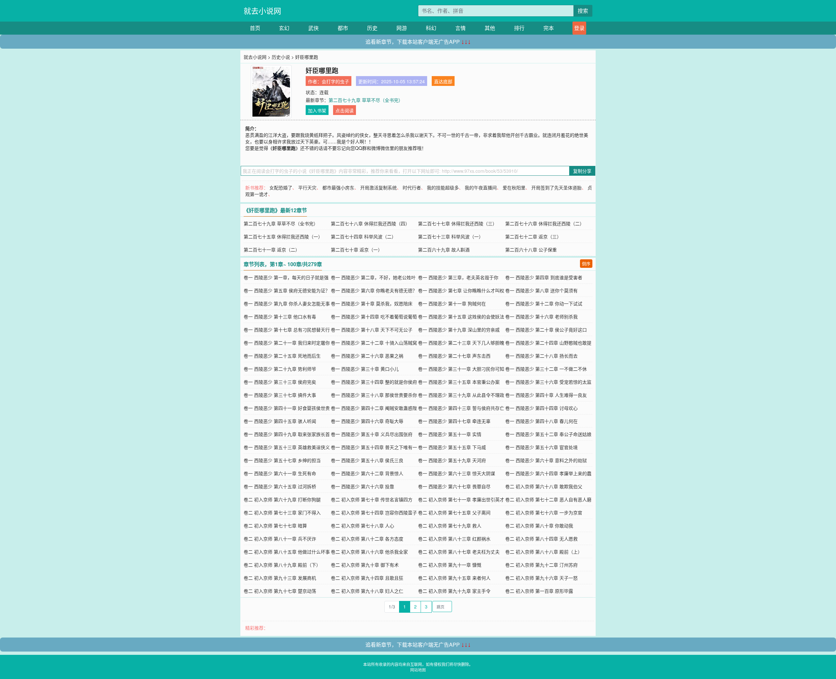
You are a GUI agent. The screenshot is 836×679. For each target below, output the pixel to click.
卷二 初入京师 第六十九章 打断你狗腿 (282, 499)
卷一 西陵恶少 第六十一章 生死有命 (280, 473)
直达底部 (443, 81)
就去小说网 (262, 10)
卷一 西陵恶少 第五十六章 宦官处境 (541, 447)
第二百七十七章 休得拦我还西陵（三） (457, 223)
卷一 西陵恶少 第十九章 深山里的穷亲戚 (459, 329)
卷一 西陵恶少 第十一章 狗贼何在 (452, 303)
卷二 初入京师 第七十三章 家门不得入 (282, 512)
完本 (548, 28)
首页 (255, 28)
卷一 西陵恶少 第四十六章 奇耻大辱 (367, 421)
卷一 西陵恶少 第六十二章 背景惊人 (367, 473)
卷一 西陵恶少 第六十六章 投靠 (362, 486)
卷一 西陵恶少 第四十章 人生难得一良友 (546, 395)
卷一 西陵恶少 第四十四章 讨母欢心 (541, 408)
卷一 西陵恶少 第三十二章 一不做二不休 (546, 368)
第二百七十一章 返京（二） (272, 249)
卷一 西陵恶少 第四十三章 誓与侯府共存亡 (461, 408)
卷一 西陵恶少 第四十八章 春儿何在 (541, 421)
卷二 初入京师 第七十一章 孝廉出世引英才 (461, 499)
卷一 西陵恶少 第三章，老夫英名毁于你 (458, 277)
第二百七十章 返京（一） (356, 249)
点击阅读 (344, 110)
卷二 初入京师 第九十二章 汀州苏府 (541, 564)
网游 (401, 28)
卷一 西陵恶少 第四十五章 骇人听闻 (280, 421)
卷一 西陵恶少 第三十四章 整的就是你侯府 (374, 382)
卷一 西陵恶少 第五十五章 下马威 (452, 447)
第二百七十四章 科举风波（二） (363, 236)
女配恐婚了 (280, 187)
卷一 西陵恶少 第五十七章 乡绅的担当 (282, 460)
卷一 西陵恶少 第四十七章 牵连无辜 (454, 421)
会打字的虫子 (335, 81)
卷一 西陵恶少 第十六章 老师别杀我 (541, 316)
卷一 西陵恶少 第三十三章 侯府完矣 (280, 382)
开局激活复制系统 (378, 187)
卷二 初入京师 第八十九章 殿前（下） (282, 564)
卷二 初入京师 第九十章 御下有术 (365, 564)
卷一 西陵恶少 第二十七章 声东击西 (454, 355)
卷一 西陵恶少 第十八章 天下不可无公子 (371, 329)
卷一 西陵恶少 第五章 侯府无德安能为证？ (287, 290)
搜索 (583, 10)
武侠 (313, 28)
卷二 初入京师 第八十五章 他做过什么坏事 (287, 551)
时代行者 (412, 187)
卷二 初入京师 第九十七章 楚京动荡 (280, 591)
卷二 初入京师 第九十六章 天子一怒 (541, 577)
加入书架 (317, 110)
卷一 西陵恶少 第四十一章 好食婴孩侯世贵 (287, 408)
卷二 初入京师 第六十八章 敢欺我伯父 (543, 486)
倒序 (586, 263)
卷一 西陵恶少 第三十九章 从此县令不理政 (461, 395)
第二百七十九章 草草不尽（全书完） (366, 100)
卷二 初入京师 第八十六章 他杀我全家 (369, 551)
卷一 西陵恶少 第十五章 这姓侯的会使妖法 (461, 316)
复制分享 (582, 171)
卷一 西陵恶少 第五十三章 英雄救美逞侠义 (287, 447)
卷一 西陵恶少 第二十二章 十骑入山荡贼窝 (374, 342)
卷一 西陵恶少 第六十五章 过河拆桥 (280, 486)
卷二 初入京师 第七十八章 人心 (362, 525)
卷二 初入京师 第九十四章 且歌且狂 (367, 577)
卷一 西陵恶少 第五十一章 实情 (449, 434)
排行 (519, 28)
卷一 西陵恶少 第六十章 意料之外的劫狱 (546, 460)
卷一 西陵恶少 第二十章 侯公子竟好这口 (546, 329)
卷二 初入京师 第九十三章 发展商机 (280, 577)
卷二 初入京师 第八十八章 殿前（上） (543, 551)
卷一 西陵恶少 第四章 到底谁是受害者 (543, 277)
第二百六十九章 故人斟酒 (444, 249)
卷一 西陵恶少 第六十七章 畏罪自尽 (454, 486)
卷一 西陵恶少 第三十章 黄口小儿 (365, 368)
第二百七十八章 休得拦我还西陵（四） (370, 223)
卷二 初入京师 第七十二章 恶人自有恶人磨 (548, 499)
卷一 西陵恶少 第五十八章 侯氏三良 (367, 460)
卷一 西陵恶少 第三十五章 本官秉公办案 (459, 382)
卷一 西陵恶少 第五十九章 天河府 (452, 460)
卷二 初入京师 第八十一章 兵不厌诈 (280, 538)
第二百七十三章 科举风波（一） (450, 236)
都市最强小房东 (338, 187)
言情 (460, 28)
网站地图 (418, 669)
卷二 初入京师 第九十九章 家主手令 (454, 591)
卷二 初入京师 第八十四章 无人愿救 (541, 538)
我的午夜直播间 (481, 187)
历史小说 (281, 57)
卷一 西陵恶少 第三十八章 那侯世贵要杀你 (374, 395)
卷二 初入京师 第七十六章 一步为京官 (543, 512)
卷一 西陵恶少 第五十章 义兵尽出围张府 (371, 434)
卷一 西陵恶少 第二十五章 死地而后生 (282, 355)
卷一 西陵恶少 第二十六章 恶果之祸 (367, 355)
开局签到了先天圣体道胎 (556, 187)
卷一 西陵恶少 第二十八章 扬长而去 (541, 355)
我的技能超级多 (443, 187)
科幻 (431, 28)
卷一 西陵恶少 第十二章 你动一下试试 (543, 303)
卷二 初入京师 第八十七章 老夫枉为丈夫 (459, 551)
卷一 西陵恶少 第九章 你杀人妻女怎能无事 (287, 303)
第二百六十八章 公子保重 (531, 249)
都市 (343, 28)
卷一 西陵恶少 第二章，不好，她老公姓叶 (373, 277)
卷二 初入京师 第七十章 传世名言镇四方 (371, 499)
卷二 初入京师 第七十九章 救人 (449, 525)
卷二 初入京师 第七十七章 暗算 (275, 525)
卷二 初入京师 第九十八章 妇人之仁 (367, 591)
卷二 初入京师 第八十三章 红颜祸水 (454, 538)
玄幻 (284, 28)
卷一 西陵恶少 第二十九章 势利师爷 (280, 368)
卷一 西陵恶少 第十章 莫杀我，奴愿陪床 (371, 303)
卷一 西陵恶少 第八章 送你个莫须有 (541, 290)
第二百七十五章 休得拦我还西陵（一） (283, 236)
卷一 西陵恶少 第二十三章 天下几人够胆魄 (461, 342)
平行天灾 (307, 187)
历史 (372, 28)
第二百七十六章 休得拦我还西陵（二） (544, 223)
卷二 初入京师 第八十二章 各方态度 (367, 538)
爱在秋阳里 (514, 187)
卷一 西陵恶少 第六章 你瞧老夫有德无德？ (374, 290)
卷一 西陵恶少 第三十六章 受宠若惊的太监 (548, 382)
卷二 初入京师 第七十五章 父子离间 (454, 512)
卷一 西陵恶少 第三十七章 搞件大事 (280, 395)
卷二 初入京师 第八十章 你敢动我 (539, 525)
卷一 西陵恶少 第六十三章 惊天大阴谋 (456, 473)
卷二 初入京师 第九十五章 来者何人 (454, 577)
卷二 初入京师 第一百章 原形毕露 (539, 591)
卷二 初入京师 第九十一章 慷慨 (449, 564)
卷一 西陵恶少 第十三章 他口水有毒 (280, 316)
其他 (490, 28)
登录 (579, 28)
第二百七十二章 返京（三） (533, 236)
